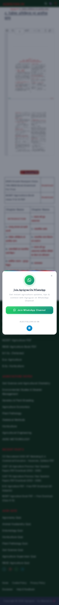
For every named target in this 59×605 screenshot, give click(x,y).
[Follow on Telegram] (29, 328)
